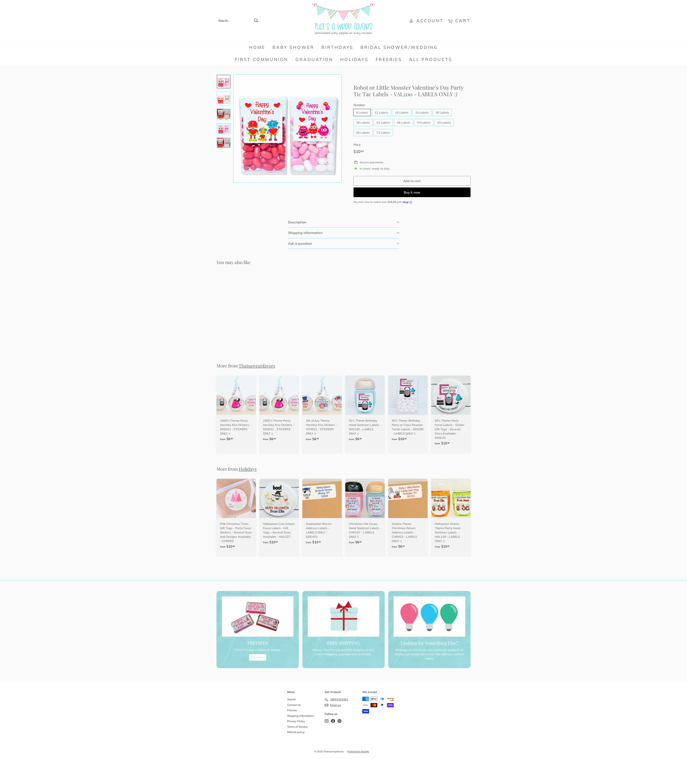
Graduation (314, 59)
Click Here (258, 657)
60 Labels (444, 122)
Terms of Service (297, 726)
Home (257, 47)
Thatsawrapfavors (257, 365)
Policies (292, 710)
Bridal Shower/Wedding (399, 47)
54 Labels (423, 122)
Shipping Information (300, 715)
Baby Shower (293, 47)
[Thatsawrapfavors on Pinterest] (339, 721)
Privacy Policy (296, 721)
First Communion (261, 59)
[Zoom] (287, 128)
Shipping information (305, 233)
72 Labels (383, 132)
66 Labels (363, 132)
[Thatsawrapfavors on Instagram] (326, 721)
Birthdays (337, 47)
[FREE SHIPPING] (343, 616)
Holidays (354, 59)
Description (297, 222)
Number (359, 105)
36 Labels (363, 122)
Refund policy (295, 732)
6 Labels (362, 112)
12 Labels (381, 112)
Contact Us (294, 705)
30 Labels (442, 112)
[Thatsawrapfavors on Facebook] (333, 721)
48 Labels (403, 122)
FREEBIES (389, 59)
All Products (430, 59)
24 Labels (422, 112)
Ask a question (300, 243)
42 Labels (383, 122)
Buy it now (412, 192)
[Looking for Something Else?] (429, 616)
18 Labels (401, 112)
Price (357, 145)
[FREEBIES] (257, 616)
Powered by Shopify (358, 751)
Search (291, 699)
